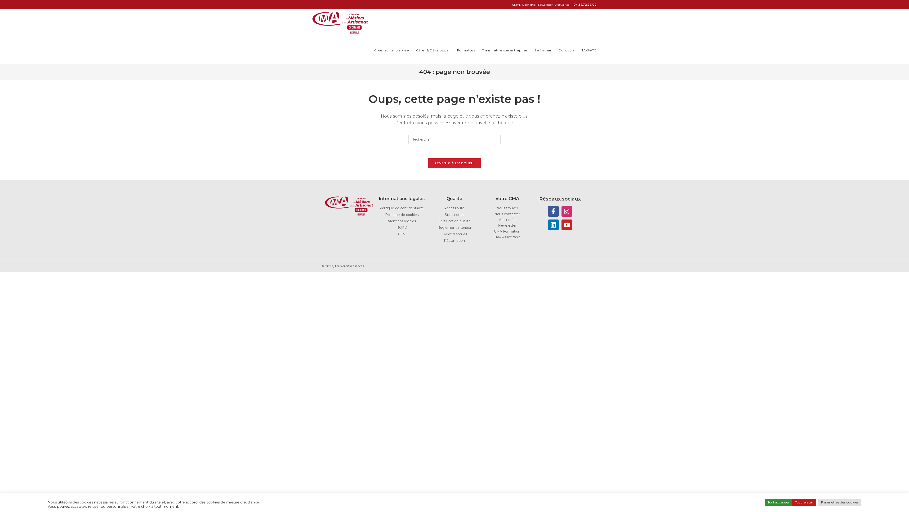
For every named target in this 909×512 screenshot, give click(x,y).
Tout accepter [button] (778, 502)
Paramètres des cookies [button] (840, 502)
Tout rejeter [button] (804, 502)
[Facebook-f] (553, 211)
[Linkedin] (553, 224)
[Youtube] (566, 224)
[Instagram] (566, 211)
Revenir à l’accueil (454, 163)
